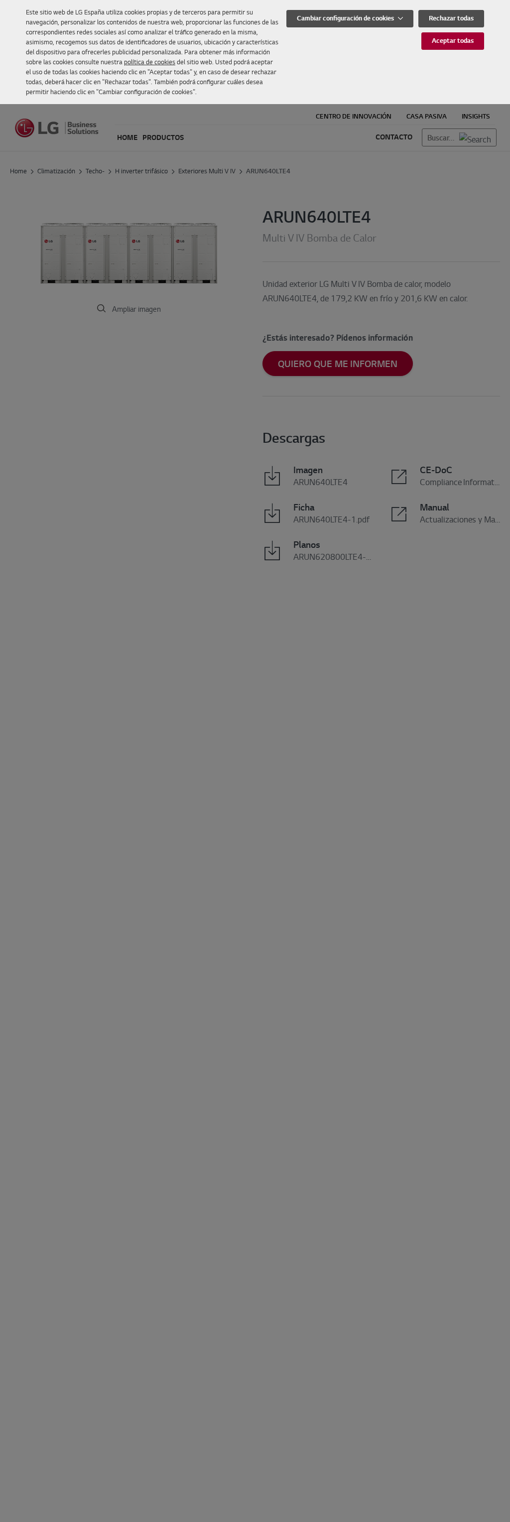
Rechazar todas (451, 18)
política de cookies (149, 61)
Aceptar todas (453, 40)
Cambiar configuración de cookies (346, 18)
